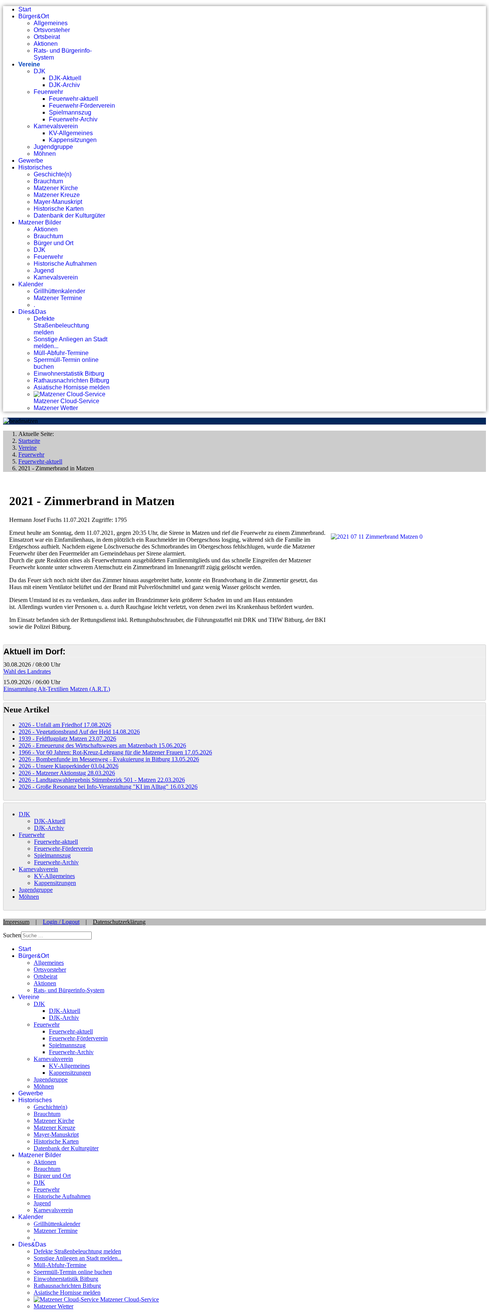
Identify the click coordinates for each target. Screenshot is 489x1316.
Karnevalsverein (56, 126)
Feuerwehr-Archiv (73, 119)
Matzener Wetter (56, 408)
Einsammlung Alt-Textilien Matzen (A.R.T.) (56, 689)
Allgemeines (51, 23)
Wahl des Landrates (27, 671)
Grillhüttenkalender (59, 291)
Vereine (29, 64)
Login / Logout (61, 922)
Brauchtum (48, 181)
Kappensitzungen (73, 140)
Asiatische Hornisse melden (72, 387)
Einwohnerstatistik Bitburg (69, 373)
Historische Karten (59, 208)
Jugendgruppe (53, 147)
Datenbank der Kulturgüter (69, 215)
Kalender (30, 284)
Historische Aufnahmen (65, 263)
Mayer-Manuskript (58, 202)
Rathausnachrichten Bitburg (71, 380)
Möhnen (45, 153)
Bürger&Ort (33, 16)
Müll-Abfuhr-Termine (61, 353)
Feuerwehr (48, 92)
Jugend (44, 270)
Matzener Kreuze (57, 195)
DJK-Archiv (64, 85)
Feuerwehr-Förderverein (82, 105)
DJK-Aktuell (65, 78)
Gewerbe (30, 160)
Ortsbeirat (47, 37)
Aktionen (46, 43)
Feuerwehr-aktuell (73, 98)
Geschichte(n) (52, 174)
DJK (39, 71)
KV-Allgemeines (71, 133)
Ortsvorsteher (52, 30)
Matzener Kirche (56, 188)
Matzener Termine (58, 298)
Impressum (16, 922)
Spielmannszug (70, 112)
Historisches (35, 167)
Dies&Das (32, 311)
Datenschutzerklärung (119, 922)
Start (24, 9)
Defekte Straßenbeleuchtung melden (61, 325)
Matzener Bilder (39, 222)
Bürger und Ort (53, 243)
